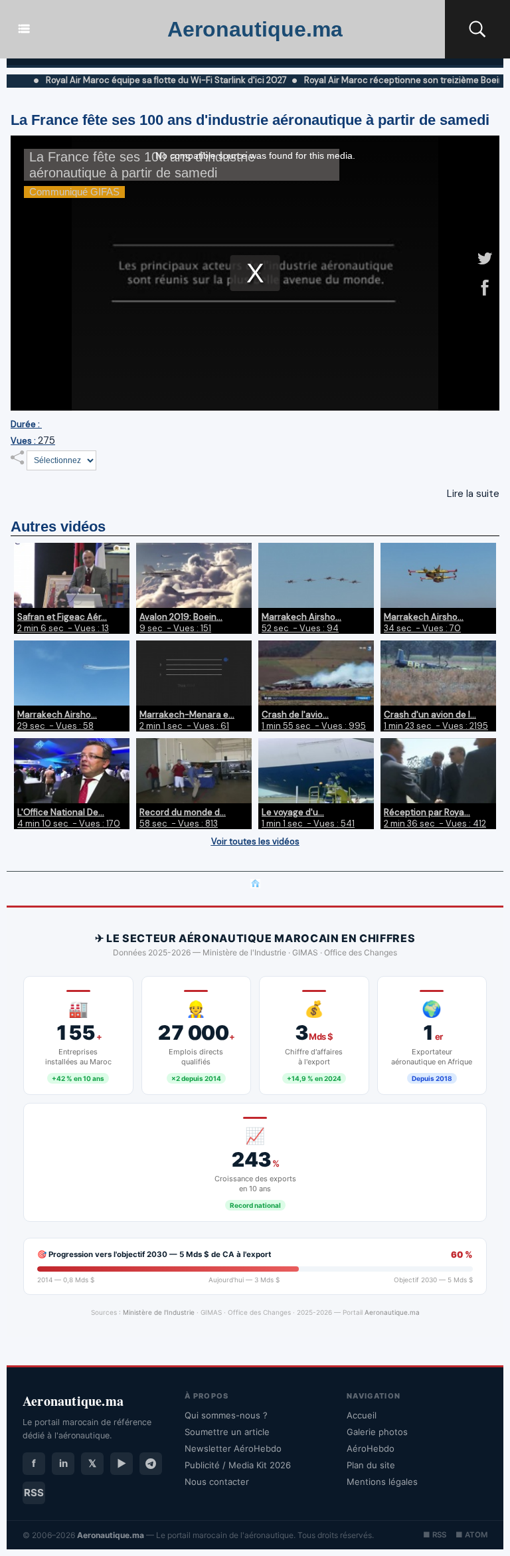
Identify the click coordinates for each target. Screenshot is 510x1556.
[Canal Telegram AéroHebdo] (150, 1463)
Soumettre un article (227, 1431)
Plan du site (371, 1465)
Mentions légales (382, 1481)
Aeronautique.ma (255, 29)
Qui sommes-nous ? (226, 1415)
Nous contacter (217, 1481)
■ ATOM (471, 1534)
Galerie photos (377, 1431)
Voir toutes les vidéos (255, 841)
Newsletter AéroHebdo (233, 1448)
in (63, 1463)
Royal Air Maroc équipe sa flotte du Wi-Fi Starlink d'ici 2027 (137, 80)
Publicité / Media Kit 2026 (238, 1465)
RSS (34, 1492)
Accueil (362, 1415)
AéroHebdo (370, 1448)
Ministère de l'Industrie (159, 1312)
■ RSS (434, 1534)
